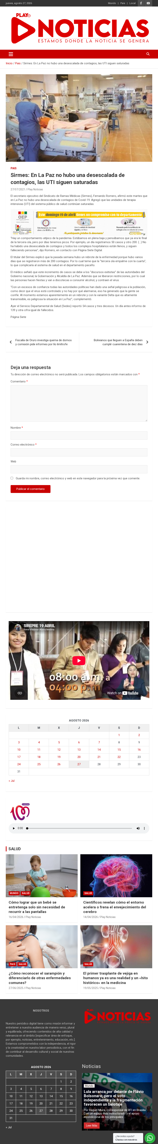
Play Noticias (35, 189)
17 (18, 757)
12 (59, 749)
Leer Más (91, 1125)
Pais (122, 3)
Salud (25, 893)
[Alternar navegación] (11, 54)
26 (59, 764)
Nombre (17, 427)
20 (79, 757)
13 (79, 749)
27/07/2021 (18, 189)
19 (59, 757)
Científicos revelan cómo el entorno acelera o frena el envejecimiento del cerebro (114, 907)
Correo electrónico (24, 444)
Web (13, 461)
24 (18, 764)
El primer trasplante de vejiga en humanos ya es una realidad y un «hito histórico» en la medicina (115, 978)
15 (119, 749)
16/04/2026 (16, 917)
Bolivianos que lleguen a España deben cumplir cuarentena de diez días (118, 342)
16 (139, 749)
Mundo (112, 3)
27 (79, 764)
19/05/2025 (90, 988)
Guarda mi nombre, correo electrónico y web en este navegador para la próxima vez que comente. (78, 478)
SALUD (14, 849)
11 (38, 749)
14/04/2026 (90, 917)
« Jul (11, 780)
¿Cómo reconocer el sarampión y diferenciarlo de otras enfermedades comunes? (40, 978)
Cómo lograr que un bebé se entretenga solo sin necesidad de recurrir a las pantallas (37, 907)
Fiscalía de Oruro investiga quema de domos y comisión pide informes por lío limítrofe (43, 342)
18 (38, 757)
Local (132, 3)
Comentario (19, 381)
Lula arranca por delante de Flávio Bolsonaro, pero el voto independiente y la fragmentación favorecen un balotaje (114, 1098)
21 (99, 757)
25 (38, 764)
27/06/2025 (16, 988)
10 (18, 749)
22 (119, 757)
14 (99, 749)
